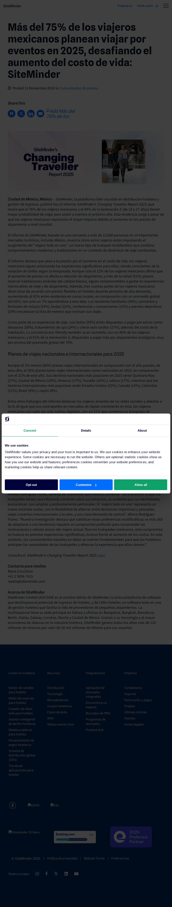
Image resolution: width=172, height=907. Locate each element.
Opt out (31, 485)
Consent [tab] (29, 430)
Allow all (140, 485)
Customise (83, 485)
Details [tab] (86, 430)
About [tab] (142, 430)
